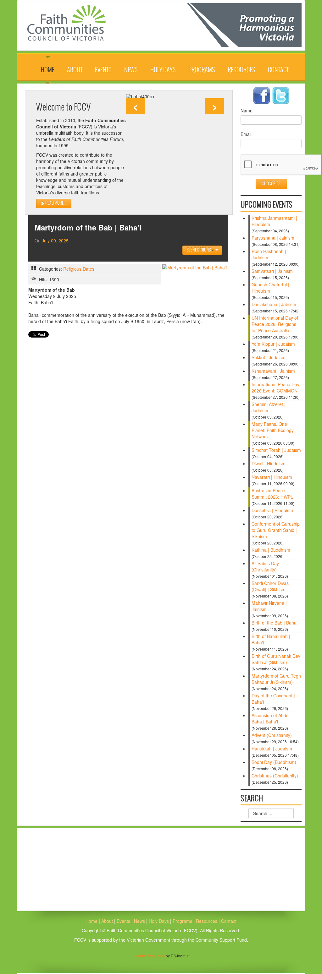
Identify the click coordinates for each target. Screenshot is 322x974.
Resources (241, 70)
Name (247, 110)
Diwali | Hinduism (269, 463)
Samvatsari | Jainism (272, 271)
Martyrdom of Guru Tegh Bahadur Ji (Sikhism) (276, 679)
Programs (201, 70)
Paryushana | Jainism (273, 238)
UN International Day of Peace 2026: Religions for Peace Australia (275, 324)
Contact (278, 70)
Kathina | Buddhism (271, 550)
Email (246, 134)
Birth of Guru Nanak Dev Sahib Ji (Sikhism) (276, 659)
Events (103, 70)
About (74, 70)
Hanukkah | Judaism (272, 748)
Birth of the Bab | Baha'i (275, 623)
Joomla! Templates (149, 955)
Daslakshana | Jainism (274, 304)
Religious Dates (78, 269)
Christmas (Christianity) (275, 775)
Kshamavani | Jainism (273, 371)
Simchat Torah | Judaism (276, 450)
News (131, 70)
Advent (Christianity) (272, 735)
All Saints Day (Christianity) (265, 566)
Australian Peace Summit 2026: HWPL (272, 493)
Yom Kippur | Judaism (273, 344)
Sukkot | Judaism (269, 357)
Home (47, 70)
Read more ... (56, 203)
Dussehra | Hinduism (272, 510)
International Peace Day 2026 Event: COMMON (275, 387)
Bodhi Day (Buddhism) (274, 762)
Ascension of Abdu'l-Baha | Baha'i (272, 718)
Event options (199, 250)
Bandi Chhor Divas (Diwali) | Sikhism (270, 586)
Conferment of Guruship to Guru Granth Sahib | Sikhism (276, 530)
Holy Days (163, 70)
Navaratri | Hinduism (272, 477)
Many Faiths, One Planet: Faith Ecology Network (273, 430)
